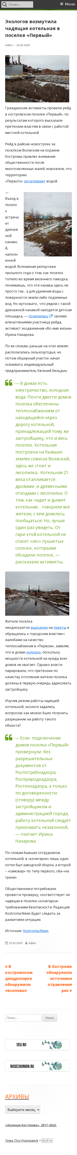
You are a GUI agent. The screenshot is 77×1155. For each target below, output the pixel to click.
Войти (47, 1140)
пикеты (59, 627)
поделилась (40, 316)
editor (9, 45)
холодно (33, 652)
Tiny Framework (26, 1140)
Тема (9, 1140)
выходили (39, 627)
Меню (70, 4)
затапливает (35, 181)
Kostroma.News (36, 930)
